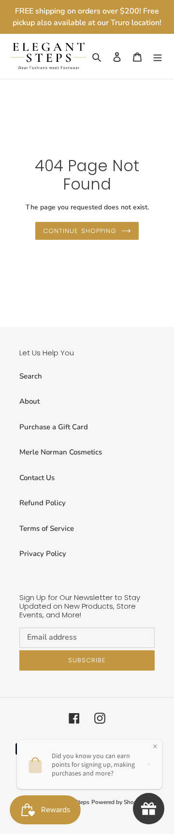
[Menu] (157, 56)
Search (30, 376)
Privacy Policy (42, 553)
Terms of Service (46, 528)
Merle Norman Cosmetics (60, 452)
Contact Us (37, 478)
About (29, 401)
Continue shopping (79, 230)
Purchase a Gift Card (53, 427)
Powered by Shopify (117, 802)
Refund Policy (42, 503)
